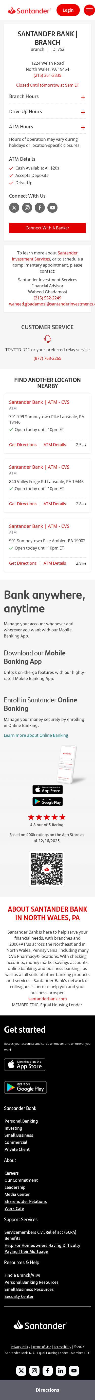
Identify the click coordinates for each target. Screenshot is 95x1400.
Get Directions (23, 444)
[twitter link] (14, 208)
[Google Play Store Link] (47, 804)
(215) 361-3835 (47, 75)
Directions (47, 1390)
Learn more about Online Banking (36, 735)
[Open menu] (89, 10)
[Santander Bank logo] (29, 10)
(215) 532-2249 (47, 298)
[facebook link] (40, 208)
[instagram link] (27, 208)
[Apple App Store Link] (47, 793)
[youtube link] (52, 208)
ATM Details (55, 444)
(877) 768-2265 (47, 358)
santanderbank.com (47, 999)
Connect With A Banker (47, 228)
